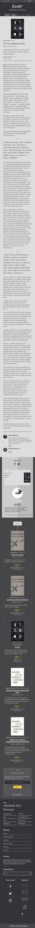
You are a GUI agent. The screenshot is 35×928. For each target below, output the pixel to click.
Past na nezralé (17, 555)
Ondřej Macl (24, 510)
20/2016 (17, 504)
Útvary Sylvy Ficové (8, 863)
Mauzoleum (28, 859)
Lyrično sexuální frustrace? (17, 600)
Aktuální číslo (7, 813)
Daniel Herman (15, 507)
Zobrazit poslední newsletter (17, 791)
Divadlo (5, 861)
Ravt (19, 15)
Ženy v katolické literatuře (9, 859)
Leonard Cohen (13, 508)
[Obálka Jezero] (17, 29)
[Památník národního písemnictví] (24, 907)
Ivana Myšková (23, 507)
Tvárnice (20, 813)
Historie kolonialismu (13, 861)
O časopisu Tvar (23, 817)
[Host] (24, 885)
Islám (24, 863)
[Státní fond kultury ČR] (24, 914)
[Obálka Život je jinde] (17, 541)
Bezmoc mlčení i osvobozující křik (17, 691)
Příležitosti (27, 15)
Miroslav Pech (17, 510)
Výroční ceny (28, 861)
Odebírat (17, 787)
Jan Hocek (7, 508)
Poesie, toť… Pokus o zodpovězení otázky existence (17, 741)
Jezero (17, 647)
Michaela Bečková (9, 510)
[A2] (24, 892)
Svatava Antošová (16, 511)
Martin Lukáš (21, 508)
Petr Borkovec (8, 511)
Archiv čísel (21, 820)
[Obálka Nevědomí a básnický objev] (17, 677)
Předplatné (21, 823)
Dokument (21, 861)
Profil (9, 445)
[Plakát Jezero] (17, 631)
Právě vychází (20, 859)
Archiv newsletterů (17, 794)
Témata (13, 15)
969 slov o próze (18, 863)
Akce (23, 15)
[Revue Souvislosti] (24, 899)
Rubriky (7, 15)
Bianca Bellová (8, 507)
